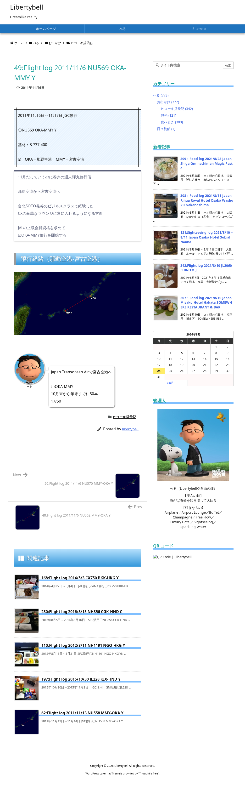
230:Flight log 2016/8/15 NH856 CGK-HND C (81, 611)
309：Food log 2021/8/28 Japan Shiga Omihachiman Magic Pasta (206, 163)
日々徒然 (166, 128)
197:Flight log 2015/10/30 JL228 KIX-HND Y (81, 679)
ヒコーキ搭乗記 (82, 43)
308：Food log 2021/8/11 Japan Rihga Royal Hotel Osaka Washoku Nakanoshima (206, 200)
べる (36, 43)
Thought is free (148, 773)
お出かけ (55, 43)
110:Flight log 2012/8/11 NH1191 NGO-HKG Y (83, 645)
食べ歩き (172, 122)
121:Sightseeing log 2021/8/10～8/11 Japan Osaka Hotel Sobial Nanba (206, 237)
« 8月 (170, 383)
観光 (168, 115)
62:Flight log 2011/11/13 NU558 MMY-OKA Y (82, 713)
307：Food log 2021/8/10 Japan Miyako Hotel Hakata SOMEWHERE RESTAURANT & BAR (206, 302)
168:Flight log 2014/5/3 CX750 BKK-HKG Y (80, 577)
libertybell (130, 429)
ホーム (19, 43)
